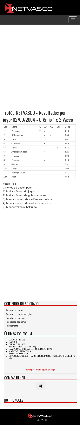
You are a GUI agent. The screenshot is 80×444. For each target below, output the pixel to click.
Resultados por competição (18, 314)
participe (30, 370)
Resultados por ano (15, 310)
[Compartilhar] (40, 386)
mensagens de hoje (45, 370)
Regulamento (12, 326)
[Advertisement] (40, 67)
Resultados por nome (16, 322)
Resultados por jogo (15, 318)
